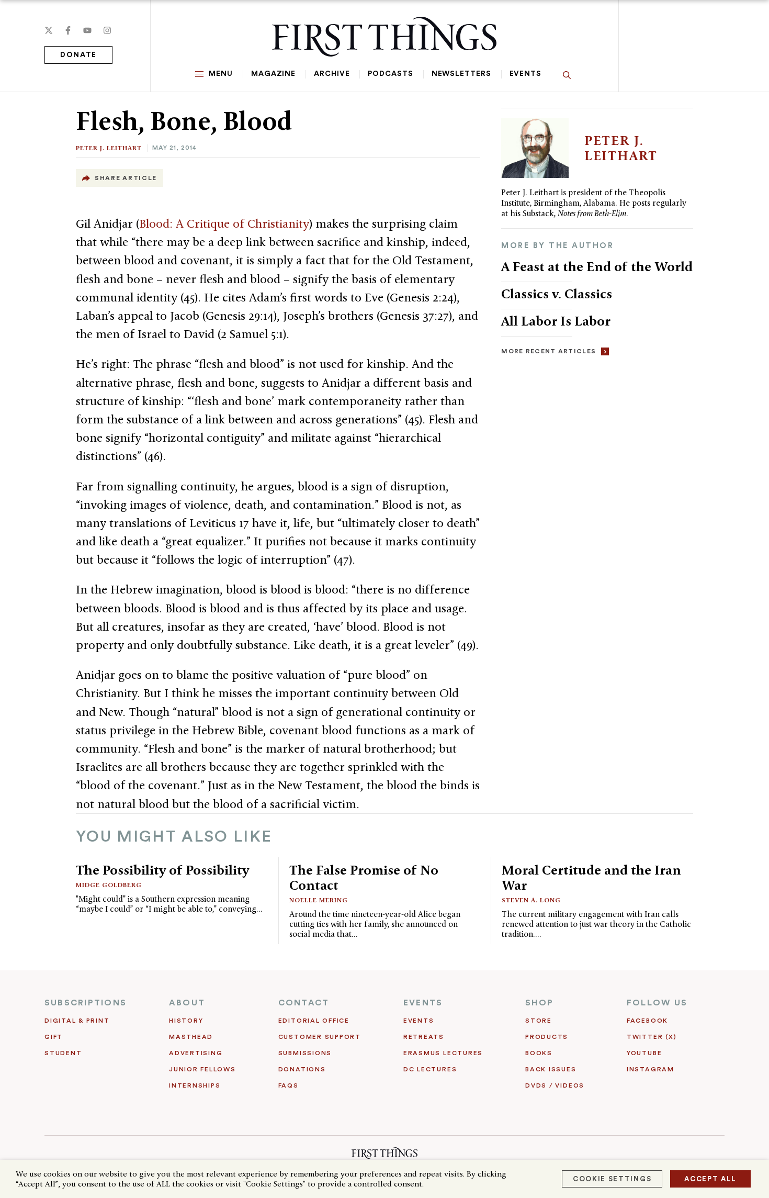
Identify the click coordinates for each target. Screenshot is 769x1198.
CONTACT (304, 1003)
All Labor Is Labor (555, 320)
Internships (194, 1085)
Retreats (423, 1037)
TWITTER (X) (651, 1037)
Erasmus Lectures (443, 1053)
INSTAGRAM (650, 1069)
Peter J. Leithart (109, 148)
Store (538, 1020)
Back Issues (550, 1069)
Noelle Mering (318, 900)
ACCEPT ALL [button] (710, 1178)
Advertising (195, 1053)
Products (546, 1037)
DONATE (78, 55)
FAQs (288, 1085)
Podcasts (390, 73)
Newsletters (461, 73)
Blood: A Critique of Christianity (224, 223)
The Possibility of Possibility (162, 869)
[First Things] (384, 37)
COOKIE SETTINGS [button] (612, 1178)
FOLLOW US (657, 1003)
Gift (53, 1037)
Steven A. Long (531, 900)
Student (63, 1053)
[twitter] (48, 30)
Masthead (191, 1037)
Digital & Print (77, 1020)
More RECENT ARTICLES (548, 351)
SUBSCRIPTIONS (85, 1003)
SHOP (539, 1003)
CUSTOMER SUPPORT (319, 1037)
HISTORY (186, 1020)
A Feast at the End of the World (597, 266)
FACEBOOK (647, 1020)
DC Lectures (430, 1069)
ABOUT (187, 1003)
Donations (302, 1069)
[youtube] (87, 30)
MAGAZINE (273, 73)
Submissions (305, 1053)
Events (525, 73)
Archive (331, 73)
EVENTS (423, 1003)
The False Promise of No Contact (363, 877)
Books (538, 1053)
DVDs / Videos (554, 1085)
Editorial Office (313, 1020)
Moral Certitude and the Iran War (591, 877)
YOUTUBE (644, 1053)
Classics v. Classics (556, 293)
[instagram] (107, 30)
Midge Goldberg (109, 885)
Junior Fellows (202, 1069)
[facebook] (68, 30)
